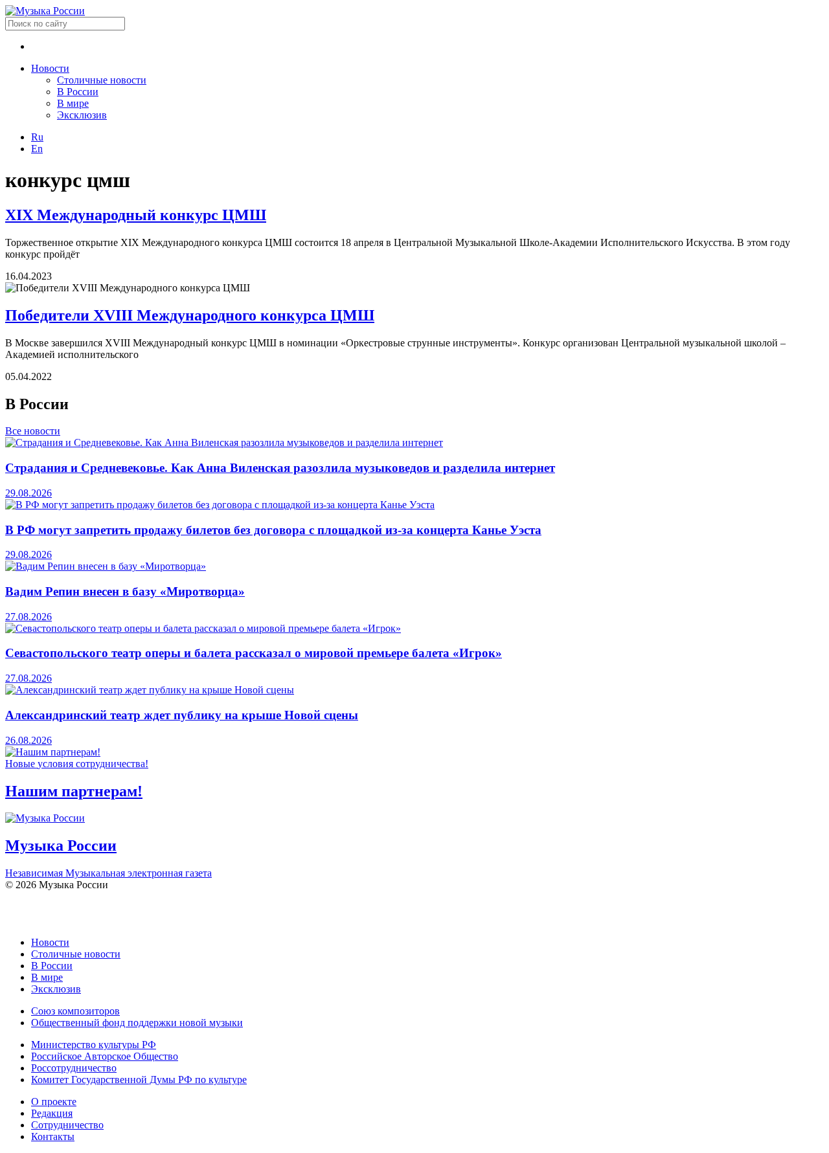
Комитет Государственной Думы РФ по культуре (139, 1079)
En (37, 148)
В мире (73, 103)
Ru (37, 136)
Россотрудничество (74, 1067)
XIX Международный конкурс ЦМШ (135, 215)
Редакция (52, 1113)
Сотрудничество (67, 1124)
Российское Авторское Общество (104, 1056)
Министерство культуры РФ (93, 1044)
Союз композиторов (75, 1010)
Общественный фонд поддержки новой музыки (137, 1022)
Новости (50, 68)
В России (77, 91)
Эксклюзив (82, 114)
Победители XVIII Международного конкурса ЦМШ (189, 315)
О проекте (53, 1101)
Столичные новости (101, 79)
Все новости (32, 430)
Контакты (52, 1136)
